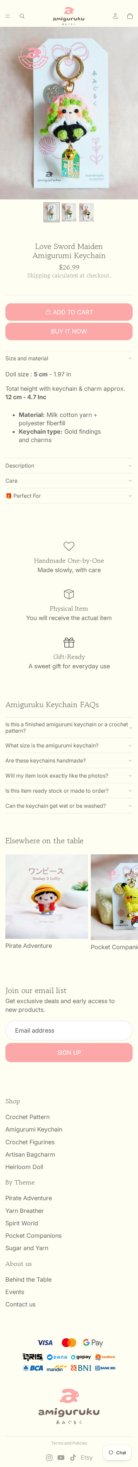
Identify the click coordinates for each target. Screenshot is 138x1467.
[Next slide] (125, 903)
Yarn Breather (24, 1210)
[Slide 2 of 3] (69, 212)
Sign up (69, 1052)
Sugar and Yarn (26, 1248)
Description (19, 465)
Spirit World (21, 1223)
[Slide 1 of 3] (51, 212)
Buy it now (69, 331)
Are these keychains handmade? (45, 760)
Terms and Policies (69, 1443)
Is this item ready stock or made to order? (57, 790)
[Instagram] (49, 1458)
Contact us (20, 1304)
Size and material (26, 358)
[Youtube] (61, 1458)
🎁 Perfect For (23, 495)
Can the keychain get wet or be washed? (55, 805)
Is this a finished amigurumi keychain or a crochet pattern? (66, 727)
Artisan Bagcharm (30, 1154)
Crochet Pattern (27, 1117)
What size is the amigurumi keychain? (51, 745)
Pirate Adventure (28, 1198)
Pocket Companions (33, 1235)
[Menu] (7, 16)
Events (14, 1291)
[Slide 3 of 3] (86, 212)
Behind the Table (28, 1279)
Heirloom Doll (24, 1166)
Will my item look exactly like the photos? (56, 775)
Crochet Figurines (30, 1142)
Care (11, 480)
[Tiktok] (73, 1458)
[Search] (22, 16)
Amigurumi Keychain (33, 1129)
